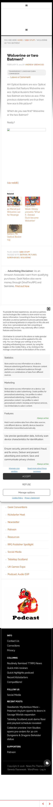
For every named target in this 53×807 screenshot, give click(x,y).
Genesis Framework (16, 769)
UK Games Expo (16, 566)
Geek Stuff (24, 252)
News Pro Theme (34, 766)
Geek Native (26, 18)
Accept (26, 476)
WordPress (33, 769)
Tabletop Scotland (18, 559)
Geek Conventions (17, 507)
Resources (13, 537)
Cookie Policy (17, 498)
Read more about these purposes (37, 469)
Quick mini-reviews (17, 668)
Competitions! (14, 682)
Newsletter (13, 522)
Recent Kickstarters (17, 677)
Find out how (22, 286)
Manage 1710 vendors (14, 469)
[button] (48, 308)
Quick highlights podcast (20, 672)
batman (23, 255)
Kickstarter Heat (16, 514)
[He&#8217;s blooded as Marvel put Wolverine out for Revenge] (14, 201)
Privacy (11, 650)
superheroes (13, 258)
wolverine (25, 258)
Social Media (14, 552)
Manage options (26, 492)
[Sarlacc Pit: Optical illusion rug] (14, 228)
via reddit (13, 182)
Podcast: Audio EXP (18, 574)
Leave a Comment (20, 77)
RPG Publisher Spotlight (20, 544)
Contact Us (13, 641)
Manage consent (47, 763)
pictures (32, 255)
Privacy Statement (32, 498)
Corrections (13, 645)
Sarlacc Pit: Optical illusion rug (14, 237)
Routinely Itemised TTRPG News (24, 663)
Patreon (12, 529)
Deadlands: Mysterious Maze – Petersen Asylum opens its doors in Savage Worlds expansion (26, 711)
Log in (43, 769)
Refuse (26, 484)
